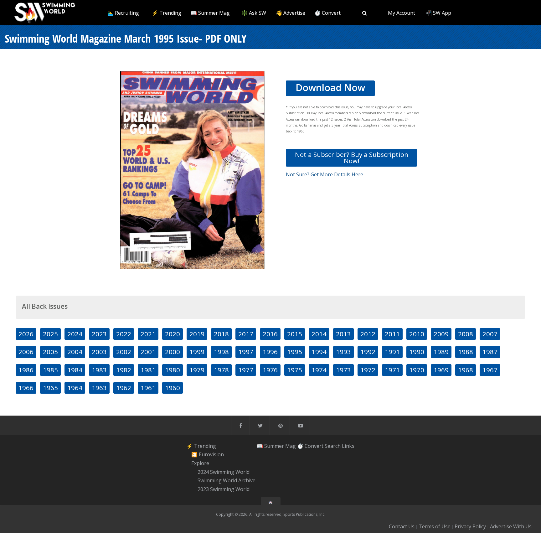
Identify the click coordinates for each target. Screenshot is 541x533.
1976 (270, 369)
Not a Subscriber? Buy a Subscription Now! (351, 157)
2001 (148, 351)
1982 (123, 369)
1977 (245, 369)
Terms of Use (435, 526)
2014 (319, 333)
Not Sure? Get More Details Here (324, 174)
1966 (25, 387)
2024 (74, 333)
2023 (99, 333)
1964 (74, 387)
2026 (25, 333)
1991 (392, 351)
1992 (367, 351)
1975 (294, 369)
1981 (148, 369)
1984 (74, 369)
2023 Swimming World (224, 489)
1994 (319, 351)
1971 (392, 369)
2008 (465, 333)
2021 (148, 333)
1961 (148, 387)
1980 (172, 369)
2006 (25, 351)
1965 (50, 387)
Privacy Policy (470, 526)
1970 (416, 369)
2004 (74, 351)
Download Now (330, 87)
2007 (489, 333)
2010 (416, 333)
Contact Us (402, 526)
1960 (172, 387)
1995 (294, 351)
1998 (221, 351)
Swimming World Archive (226, 480)
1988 (465, 351)
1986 (25, 369)
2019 (196, 333)
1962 (123, 387)
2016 (270, 333)
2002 (123, 351)
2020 (172, 333)
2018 (221, 333)
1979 (196, 369)
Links (348, 445)
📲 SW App (438, 12)
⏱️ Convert (327, 12)
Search (333, 445)
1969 (441, 369)
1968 (465, 369)
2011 (392, 333)
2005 (50, 351)
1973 (343, 369)
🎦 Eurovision (207, 454)
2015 (294, 333)
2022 (123, 333)
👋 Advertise (290, 12)
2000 (172, 351)
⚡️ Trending (166, 12)
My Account (401, 12)
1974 (319, 369)
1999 (196, 351)
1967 (489, 369)
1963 (99, 387)
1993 (343, 351)
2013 (343, 333)
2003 (99, 351)
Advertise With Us (511, 526)
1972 (367, 369)
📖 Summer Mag (210, 12)
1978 (221, 369)
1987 (489, 351)
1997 (245, 351)
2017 (245, 333)
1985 (50, 369)
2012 (367, 333)
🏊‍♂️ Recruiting (123, 12)
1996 (270, 351)
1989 (441, 351)
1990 (416, 351)
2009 (441, 333)
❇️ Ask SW (253, 12)
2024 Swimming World (224, 471)
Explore (200, 463)
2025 (50, 333)
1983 (99, 369)
